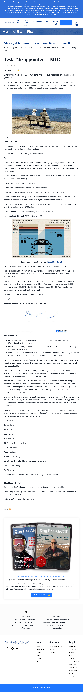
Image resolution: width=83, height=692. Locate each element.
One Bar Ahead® (25, 22)
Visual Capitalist (54, 262)
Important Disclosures (73, 666)
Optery (39, 21)
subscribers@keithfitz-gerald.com (57, 622)
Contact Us (39, 659)
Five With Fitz (18, 22)
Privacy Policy (71, 653)
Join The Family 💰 (41, 595)
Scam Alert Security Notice (73, 674)
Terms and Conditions (73, 647)
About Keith (55, 22)
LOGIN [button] (66, 22)
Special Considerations (73, 659)
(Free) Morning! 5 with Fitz (55, 647)
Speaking (47, 21)
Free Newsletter (40, 647)
